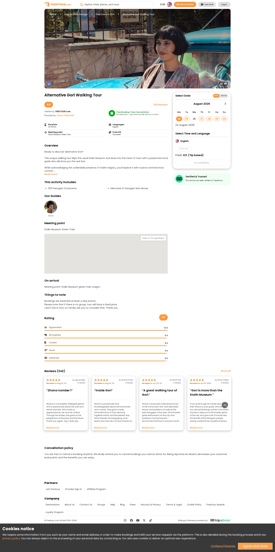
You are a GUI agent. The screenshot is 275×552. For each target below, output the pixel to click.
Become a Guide (185, 4)
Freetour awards (216, 504)
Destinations (53, 504)
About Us (69, 504)
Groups (101, 504)
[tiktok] (150, 520)
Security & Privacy (151, 504)
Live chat (209, 4)
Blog (122, 504)
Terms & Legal (174, 504)
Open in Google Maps (153, 238)
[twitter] (144, 520)
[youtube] (138, 520)
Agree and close (255, 546)
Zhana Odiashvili (65, 115)
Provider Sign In (73, 489)
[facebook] (131, 520)
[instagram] (125, 520)
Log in (224, 4)
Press (133, 504)
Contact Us (86, 504)
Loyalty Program (55, 512)
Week (216, 96)
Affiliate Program (96, 489)
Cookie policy (194, 504)
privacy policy (11, 538)
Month (224, 96)
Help (112, 504)
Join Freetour (53, 489)
